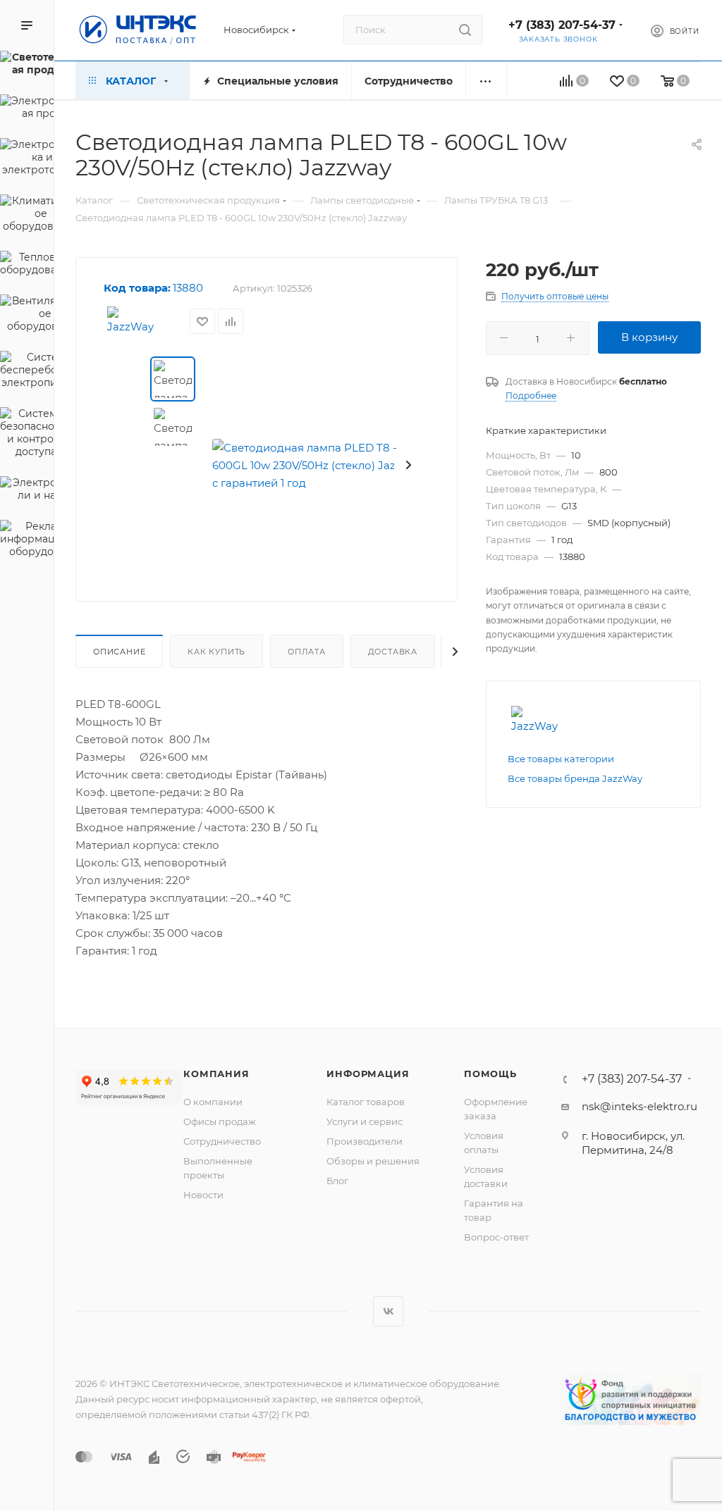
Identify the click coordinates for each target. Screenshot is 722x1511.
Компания (216, 1073)
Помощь (490, 1073)
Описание (119, 652)
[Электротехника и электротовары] (27, 159)
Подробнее (531, 395)
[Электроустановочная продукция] (27, 109)
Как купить (216, 652)
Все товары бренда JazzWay (575, 778)
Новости (203, 1194)
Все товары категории (561, 758)
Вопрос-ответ (496, 1237)
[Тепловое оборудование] (27, 265)
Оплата (307, 652)
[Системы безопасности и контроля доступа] (27, 434)
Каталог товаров (365, 1101)
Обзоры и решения (373, 1161)
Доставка (392, 652)
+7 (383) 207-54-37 (562, 25)
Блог (337, 1180)
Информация (367, 1073)
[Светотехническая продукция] (27, 65)
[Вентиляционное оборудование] (27, 315)
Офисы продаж (219, 1121)
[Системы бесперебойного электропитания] (27, 372)
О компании (213, 1101)
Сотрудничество (222, 1141)
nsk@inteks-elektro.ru (639, 1106)
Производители (364, 1141)
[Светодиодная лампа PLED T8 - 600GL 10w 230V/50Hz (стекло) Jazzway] (320, 464)
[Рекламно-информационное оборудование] (27, 541)
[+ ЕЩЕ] (486, 80)
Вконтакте (388, 1311)
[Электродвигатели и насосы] (27, 491)
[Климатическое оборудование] (27, 215)
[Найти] (465, 29)
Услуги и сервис (364, 1121)
